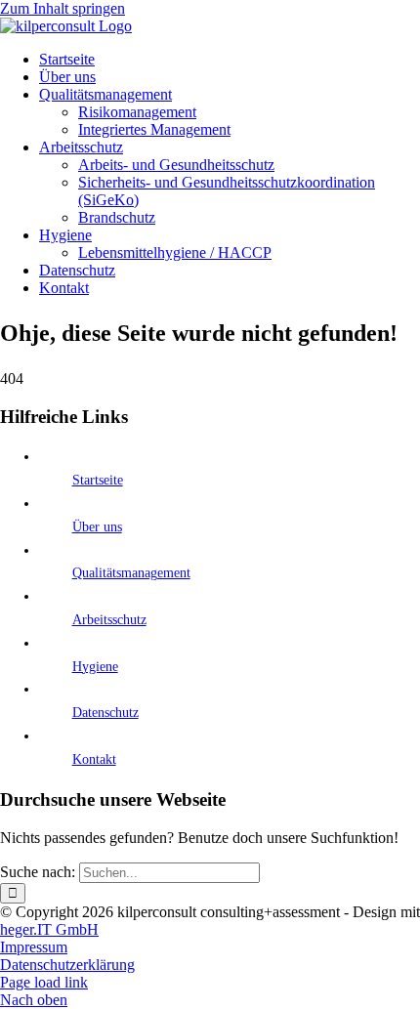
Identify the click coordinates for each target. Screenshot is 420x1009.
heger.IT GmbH (49, 929)
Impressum (33, 947)
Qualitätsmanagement (131, 573)
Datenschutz (105, 712)
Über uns (97, 527)
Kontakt (94, 759)
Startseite (97, 480)
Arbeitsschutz (109, 619)
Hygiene (95, 666)
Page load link (44, 982)
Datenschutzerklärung (67, 964)
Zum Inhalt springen (62, 8)
